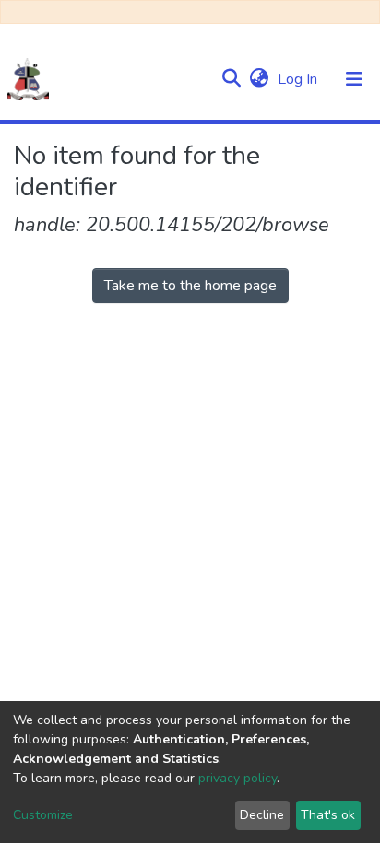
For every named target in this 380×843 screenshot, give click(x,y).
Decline (262, 815)
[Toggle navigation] (354, 79)
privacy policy (237, 778)
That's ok (328, 815)
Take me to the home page (190, 285)
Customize (43, 815)
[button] (258, 79)
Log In (299, 79)
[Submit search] (231, 79)
